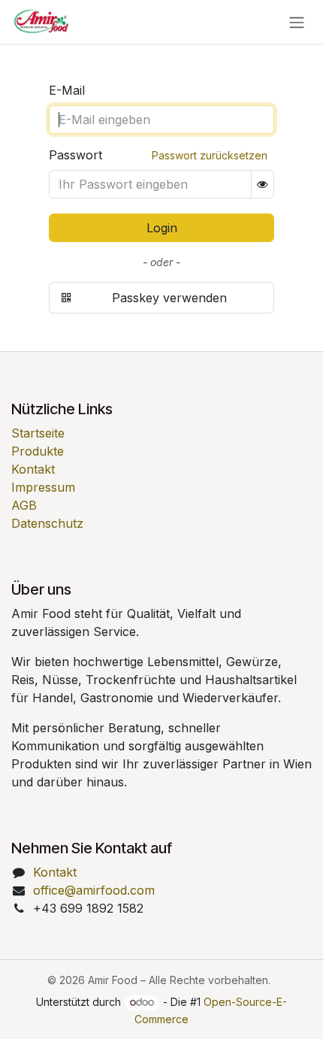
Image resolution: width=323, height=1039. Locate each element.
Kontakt (33, 469)
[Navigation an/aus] (297, 22)
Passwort (75, 154)
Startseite (38, 433)
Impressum (43, 487)
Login (161, 227)
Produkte (37, 451)
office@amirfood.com (94, 890)
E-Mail (67, 90)
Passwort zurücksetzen (209, 155)
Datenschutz (47, 523)
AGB (24, 505)
